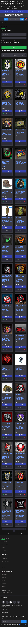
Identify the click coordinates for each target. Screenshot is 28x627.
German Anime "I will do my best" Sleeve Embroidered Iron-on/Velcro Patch (6, 133)
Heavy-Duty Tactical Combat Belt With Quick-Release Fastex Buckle (7, 397)
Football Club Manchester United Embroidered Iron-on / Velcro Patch (19, 74)
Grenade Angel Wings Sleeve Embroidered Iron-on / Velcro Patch (19, 249)
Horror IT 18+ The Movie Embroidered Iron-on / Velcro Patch (7, 456)
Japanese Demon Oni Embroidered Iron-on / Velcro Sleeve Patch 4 (20, 484)
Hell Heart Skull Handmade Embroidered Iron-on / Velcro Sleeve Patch (20, 397)
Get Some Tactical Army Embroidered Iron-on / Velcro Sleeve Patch (20, 131)
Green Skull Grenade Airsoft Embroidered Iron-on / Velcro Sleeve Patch (20, 220)
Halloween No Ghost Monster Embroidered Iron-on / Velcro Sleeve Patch (6, 308)
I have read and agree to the (14, 624)
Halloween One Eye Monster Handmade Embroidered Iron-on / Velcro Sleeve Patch (20, 308)
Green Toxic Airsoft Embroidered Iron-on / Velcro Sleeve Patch (6, 249)
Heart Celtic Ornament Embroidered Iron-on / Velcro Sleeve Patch (6, 368)
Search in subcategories (9, 41)
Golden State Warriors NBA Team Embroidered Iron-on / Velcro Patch (20, 162)
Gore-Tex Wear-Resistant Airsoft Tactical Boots (7, 192)
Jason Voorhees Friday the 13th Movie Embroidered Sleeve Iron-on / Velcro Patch (6, 513)
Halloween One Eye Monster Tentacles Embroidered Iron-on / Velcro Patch (7, 339)
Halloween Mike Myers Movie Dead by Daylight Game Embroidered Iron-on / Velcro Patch (7, 278)
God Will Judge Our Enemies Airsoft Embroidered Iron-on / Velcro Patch (6, 163)
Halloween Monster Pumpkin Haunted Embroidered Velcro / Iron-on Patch (20, 278)
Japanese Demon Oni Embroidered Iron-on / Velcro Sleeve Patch (6, 484)
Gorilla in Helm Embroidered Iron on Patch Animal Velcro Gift (20, 192)
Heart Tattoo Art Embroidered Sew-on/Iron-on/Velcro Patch (20, 367)
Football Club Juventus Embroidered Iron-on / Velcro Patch (6, 73)
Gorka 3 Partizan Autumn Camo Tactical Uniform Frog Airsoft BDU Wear (7, 220)
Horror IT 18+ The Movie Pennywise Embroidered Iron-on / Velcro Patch (20, 456)
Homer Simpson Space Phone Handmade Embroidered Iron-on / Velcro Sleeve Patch (19, 427)
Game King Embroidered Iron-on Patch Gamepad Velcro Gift (6, 103)
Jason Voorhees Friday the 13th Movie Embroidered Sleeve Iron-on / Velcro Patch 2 (19, 513)
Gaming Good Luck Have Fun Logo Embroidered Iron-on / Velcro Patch (20, 103)
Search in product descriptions (11, 42)
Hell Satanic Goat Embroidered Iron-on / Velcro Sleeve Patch (7, 425)
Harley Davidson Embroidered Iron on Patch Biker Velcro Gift (20, 337)
